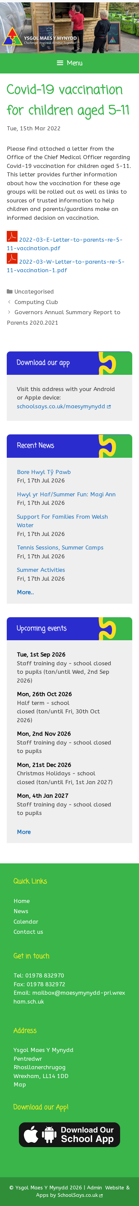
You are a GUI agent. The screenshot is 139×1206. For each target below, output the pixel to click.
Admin (95, 1188)
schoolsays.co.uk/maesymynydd (61, 406)
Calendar (25, 921)
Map (19, 1084)
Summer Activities (41, 569)
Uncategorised (34, 291)
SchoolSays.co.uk (78, 1195)
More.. (25, 592)
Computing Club (36, 302)
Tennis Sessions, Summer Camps (60, 547)
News (20, 911)
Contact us (28, 931)
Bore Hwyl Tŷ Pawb (44, 472)
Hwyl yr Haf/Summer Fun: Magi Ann (66, 494)
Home (21, 901)
